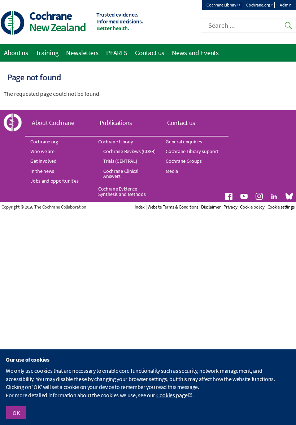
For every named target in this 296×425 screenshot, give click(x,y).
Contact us (149, 52)
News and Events (195, 52)
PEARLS (116, 52)
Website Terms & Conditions (173, 207)
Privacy (230, 207)
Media (172, 171)
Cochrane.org (258, 5)
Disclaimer (211, 207)
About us (16, 52)
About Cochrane (53, 122)
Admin (286, 5)
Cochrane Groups (184, 161)
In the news (42, 171)
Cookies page (171, 395)
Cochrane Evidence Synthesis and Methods (122, 191)
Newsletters (82, 52)
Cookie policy (252, 207)
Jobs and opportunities (54, 181)
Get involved (43, 161)
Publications (116, 122)
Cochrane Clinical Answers (121, 173)
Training (47, 52)
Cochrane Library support (192, 151)
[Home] (12, 23)
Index (140, 207)
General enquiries (184, 141)
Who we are (42, 151)
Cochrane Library (221, 5)
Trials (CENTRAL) (120, 161)
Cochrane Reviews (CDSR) (129, 151)
